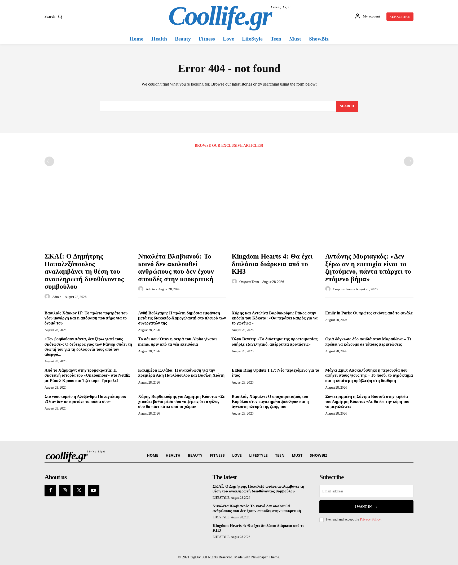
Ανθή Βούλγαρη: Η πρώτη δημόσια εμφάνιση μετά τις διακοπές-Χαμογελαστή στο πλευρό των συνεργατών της (182, 318)
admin (56, 297)
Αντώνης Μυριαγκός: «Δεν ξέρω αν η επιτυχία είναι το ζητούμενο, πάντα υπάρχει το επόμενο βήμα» (368, 267)
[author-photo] (48, 297)
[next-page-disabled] (408, 161)
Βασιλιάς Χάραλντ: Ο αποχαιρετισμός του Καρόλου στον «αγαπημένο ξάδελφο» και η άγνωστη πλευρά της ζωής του (270, 401)
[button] (54, 16)
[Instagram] (65, 490)
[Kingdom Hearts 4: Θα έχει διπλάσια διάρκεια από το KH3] (276, 216)
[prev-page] (49, 161)
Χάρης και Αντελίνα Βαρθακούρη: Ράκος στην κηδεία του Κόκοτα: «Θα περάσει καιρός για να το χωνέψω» (275, 318)
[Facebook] (50, 490)
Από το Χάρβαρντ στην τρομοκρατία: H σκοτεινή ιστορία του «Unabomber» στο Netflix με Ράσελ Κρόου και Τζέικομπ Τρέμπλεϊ (87, 375)
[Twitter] (79, 490)
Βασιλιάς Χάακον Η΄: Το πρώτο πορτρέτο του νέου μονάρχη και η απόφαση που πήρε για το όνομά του (86, 318)
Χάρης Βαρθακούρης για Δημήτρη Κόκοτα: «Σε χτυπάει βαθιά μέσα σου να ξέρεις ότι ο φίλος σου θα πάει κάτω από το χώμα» (181, 401)
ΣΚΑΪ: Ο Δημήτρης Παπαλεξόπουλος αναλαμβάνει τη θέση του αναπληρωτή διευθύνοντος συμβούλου (84, 271)
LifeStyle (221, 498)
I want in (363, 507)
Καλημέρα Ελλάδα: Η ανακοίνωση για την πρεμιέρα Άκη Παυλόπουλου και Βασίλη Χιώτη (181, 372)
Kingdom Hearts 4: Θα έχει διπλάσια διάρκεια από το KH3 (272, 263)
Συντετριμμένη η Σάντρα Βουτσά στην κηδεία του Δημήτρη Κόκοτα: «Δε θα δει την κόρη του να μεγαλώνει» (367, 401)
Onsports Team (249, 282)
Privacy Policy (370, 519)
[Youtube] (93, 490)
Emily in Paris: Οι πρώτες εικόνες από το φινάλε (369, 313)
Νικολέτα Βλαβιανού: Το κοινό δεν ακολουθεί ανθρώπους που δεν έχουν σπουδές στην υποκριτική (176, 267)
